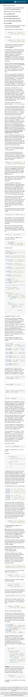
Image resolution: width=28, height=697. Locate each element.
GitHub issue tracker (3, 689)
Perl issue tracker (14, 694)
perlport (16, 533)
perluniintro (13, 168)
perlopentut (11, 47)
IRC (24, 694)
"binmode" (18, 185)
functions (5, 5)
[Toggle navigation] (2, 2)
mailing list (20, 694)
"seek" (8, 680)
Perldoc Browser (21, 2)
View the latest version (15, 9)
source (11, 5)
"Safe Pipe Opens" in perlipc (12, 525)
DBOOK (16, 687)
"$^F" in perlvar (10, 544)
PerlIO (18, 158)
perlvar (22, 171)
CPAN (14, 5)
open (8, 5)
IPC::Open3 (20, 129)
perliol (8, 316)
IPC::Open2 (15, 129)
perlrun (10, 97)
